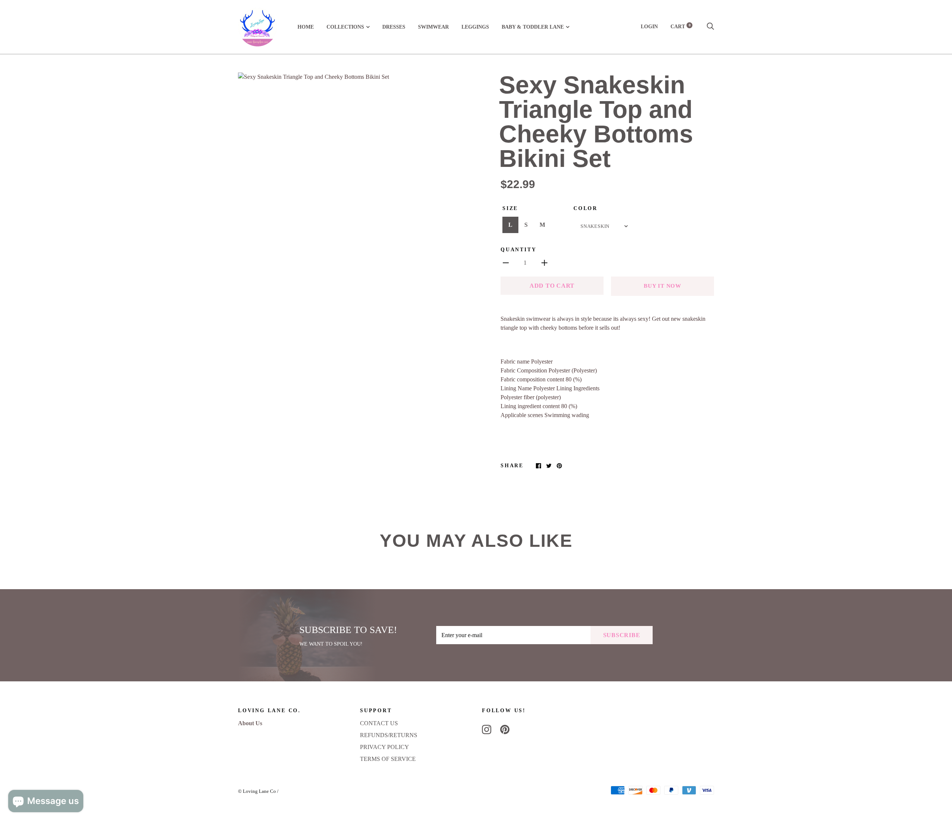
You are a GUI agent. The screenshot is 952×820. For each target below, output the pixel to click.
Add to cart (552, 286)
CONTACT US (379, 723)
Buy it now (662, 286)
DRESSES (393, 27)
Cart (680, 26)
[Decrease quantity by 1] (506, 262)
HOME (306, 27)
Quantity (518, 249)
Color (585, 208)
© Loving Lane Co (257, 791)
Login (649, 26)
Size (510, 208)
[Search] (710, 26)
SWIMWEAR (433, 27)
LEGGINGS (475, 27)
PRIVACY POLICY (384, 747)
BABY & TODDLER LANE (533, 27)
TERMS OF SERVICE (388, 759)
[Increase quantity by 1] (544, 262)
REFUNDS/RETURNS (388, 735)
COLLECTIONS (345, 27)
